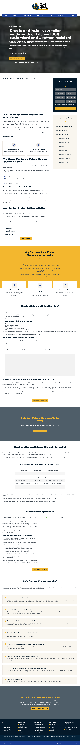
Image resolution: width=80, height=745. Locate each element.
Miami (33, 135)
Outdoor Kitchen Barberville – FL (62, 158)
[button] (4, 96)
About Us (15, 15)
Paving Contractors (7, 78)
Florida (14, 78)
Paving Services (28, 15)
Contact (73, 15)
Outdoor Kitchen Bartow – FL (62, 162)
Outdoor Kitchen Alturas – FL (61, 134)
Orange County (20, 78)
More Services (40, 15)
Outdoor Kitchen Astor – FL (61, 146)
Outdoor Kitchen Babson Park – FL (63, 154)
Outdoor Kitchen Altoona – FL (62, 130)
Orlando (40, 135)
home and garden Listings (54, 738)
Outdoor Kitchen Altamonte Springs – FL (64, 126)
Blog (51, 15)
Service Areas (61, 15)
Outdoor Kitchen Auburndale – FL (63, 150)
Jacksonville (28, 135)
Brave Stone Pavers (7, 727)
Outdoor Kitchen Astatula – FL (62, 142)
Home (6, 15)
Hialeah (12, 136)
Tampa (36, 135)
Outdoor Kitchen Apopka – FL (62, 138)
